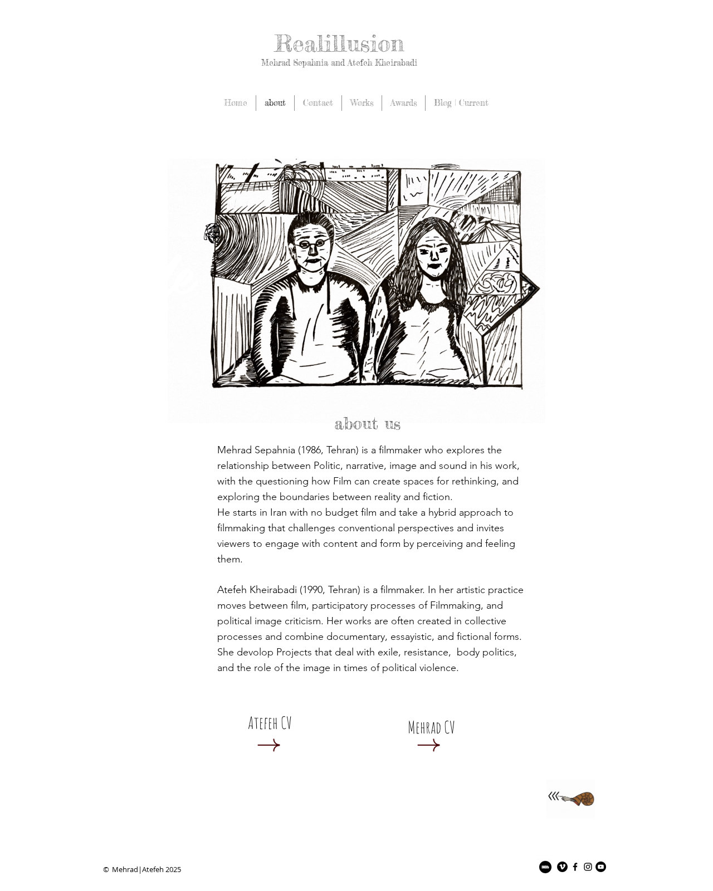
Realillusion (339, 43)
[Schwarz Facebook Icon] (575, 866)
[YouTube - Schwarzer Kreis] (600, 866)
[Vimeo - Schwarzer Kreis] (562, 866)
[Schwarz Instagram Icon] (588, 866)
